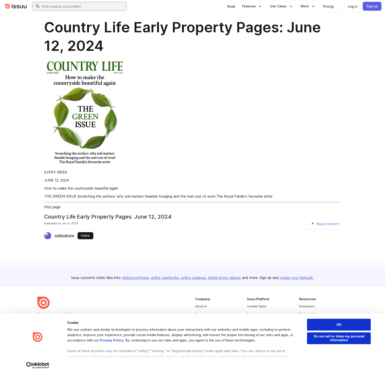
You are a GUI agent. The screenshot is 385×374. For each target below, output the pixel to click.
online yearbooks (165, 277)
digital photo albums (224, 277)
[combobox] (83, 6)
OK (339, 324)
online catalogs (193, 277)
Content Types (256, 306)
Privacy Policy (111, 340)
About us (201, 306)
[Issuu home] (16, 6)
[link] (231, 6)
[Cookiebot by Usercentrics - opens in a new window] (37, 365)
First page (52, 207)
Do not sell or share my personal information (339, 338)
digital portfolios (135, 277)
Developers (307, 306)
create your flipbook (296, 277)
